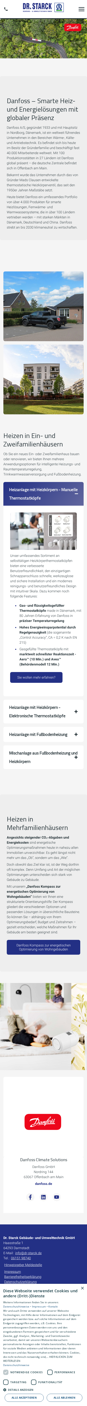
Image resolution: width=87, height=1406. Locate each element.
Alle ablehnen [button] (64, 1397)
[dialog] (43, 1345)
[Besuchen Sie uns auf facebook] (30, 1197)
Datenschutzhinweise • (17, 1306)
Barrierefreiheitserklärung (22, 1277)
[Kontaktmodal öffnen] (6, 9)
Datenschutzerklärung (20, 1282)
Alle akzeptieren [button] (24, 1397)
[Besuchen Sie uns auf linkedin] (43, 1197)
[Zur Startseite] (43, 9)
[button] (81, 9)
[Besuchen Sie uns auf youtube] (57, 1197)
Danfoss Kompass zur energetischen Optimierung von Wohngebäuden (43, 947)
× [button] (82, 1288)
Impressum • (40, 1306)
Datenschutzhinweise (16, 1365)
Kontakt (53, 1306)
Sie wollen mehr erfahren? (36, 677)
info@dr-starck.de (28, 1253)
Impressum (12, 1272)
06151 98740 (21, 1258)
